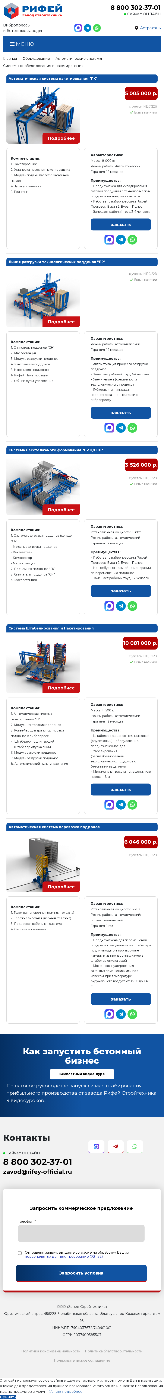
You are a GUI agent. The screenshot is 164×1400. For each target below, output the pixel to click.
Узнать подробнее (65, 1392)
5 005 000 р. (141, 93)
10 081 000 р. (140, 643)
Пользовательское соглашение (82, 1360)
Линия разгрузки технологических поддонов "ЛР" (57, 262)
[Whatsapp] (97, 28)
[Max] (78, 28)
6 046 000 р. (141, 842)
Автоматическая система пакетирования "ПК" (53, 79)
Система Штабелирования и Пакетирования (51, 628)
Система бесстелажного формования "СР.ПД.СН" (56, 450)
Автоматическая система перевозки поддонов (54, 827)
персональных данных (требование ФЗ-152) (64, 1256)
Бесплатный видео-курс (82, 1074)
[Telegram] (87, 28)
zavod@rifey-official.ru (37, 1171)
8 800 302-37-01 (136, 7)
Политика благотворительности (114, 1351)
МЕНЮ (24, 44)
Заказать (121, 224)
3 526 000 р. (141, 465)
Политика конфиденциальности (51, 1351)
